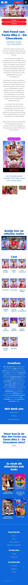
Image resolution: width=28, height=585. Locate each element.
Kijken (14, 20)
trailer (14, 23)
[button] (26, 2)
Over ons (14, 536)
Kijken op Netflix (14, 139)
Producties (14, 557)
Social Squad (20, 517)
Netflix (14, 445)
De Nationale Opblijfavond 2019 (8, 492)
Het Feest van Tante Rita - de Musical (20, 493)
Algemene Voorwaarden (14, 545)
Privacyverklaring (14, 542)
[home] (4, 2)
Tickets (17, 2)
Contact (14, 539)
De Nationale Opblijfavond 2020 (7, 517)
